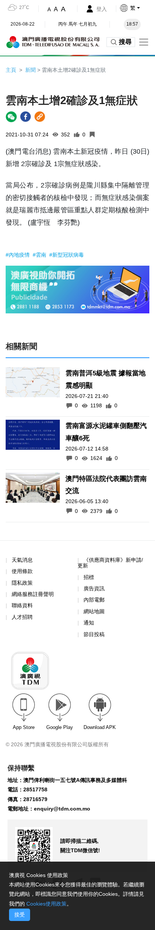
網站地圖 (94, 611)
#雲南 (40, 255)
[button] (137, 8)
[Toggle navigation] (143, 42)
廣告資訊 (94, 588)
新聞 (30, 70)
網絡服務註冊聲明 (33, 594)
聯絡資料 (22, 605)
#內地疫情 (18, 255)
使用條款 (22, 571)
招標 (89, 577)
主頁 (11, 70)
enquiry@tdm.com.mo (62, 809)
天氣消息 (22, 560)
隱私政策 (22, 583)
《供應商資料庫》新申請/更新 (110, 563)
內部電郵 (94, 600)
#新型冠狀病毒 (66, 255)
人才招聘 (22, 617)
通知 (89, 623)
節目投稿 (94, 634)
